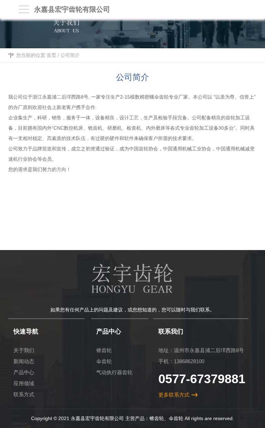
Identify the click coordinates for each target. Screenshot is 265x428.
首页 (51, 55)
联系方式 (23, 394)
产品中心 (23, 372)
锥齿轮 (104, 350)
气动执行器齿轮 (114, 372)
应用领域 (23, 383)
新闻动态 (23, 361)
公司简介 (70, 55)
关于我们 (23, 350)
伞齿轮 (104, 361)
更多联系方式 (173, 395)
